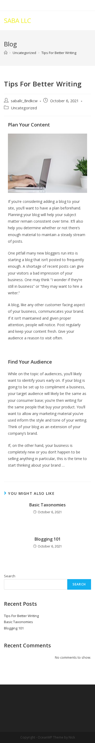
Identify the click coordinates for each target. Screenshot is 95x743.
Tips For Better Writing (21, 615)
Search (9, 576)
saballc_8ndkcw (24, 100)
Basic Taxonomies (47, 505)
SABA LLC (17, 20)
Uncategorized (24, 107)
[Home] (5, 52)
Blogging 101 (48, 539)
